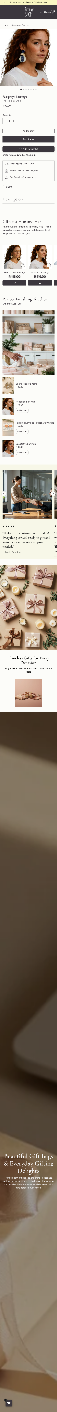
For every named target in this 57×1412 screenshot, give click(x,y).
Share (9, 186)
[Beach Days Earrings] (14, 257)
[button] (28, 149)
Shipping (7, 155)
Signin (47, 12)
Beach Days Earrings (14, 272)
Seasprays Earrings (26, 443)
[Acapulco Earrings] (40, 257)
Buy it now (28, 139)
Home (5, 25)
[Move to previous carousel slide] (4, 493)
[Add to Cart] (23, 265)
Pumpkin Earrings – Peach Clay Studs (35, 422)
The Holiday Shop (11, 100)
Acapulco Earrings (40, 272)
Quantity (6, 115)
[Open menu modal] (4, 12)
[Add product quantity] (13, 121)
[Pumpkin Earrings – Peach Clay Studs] (8, 427)
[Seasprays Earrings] (8, 448)
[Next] (53, 2)
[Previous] (5, 2)
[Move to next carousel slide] (53, 493)
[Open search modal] (41, 12)
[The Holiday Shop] (28, 12)
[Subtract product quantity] (5, 121)
